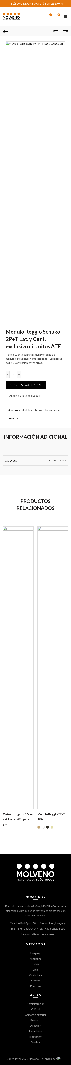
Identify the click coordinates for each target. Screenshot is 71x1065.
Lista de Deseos (50, 15)
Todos (38, 410)
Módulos (27, 410)
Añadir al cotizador (26, 384)
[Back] (5, 31)
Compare (30, 536)
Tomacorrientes (54, 410)
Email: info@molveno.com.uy (37, 933)
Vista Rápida (30, 543)
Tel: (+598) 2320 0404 (23, 928)
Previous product (56, 31)
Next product (65, 31)
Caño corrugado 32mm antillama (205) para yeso (18, 819)
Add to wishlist (30, 529)
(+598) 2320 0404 (54, 3)
